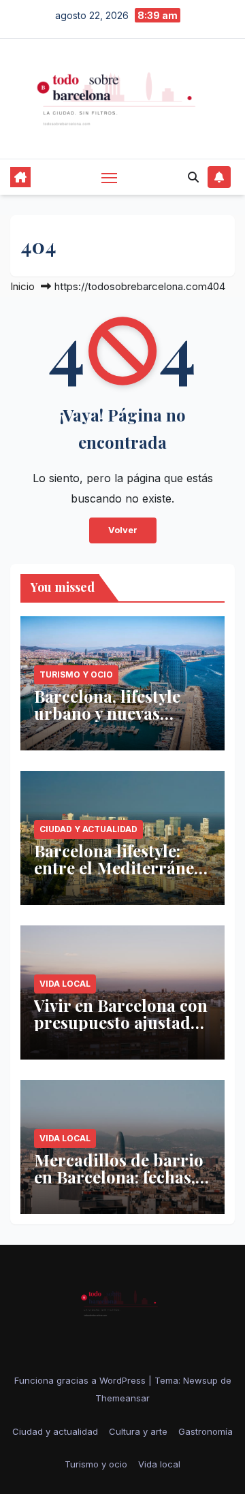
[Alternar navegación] (110, 177)
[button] (193, 177)
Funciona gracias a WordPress (81, 1380)
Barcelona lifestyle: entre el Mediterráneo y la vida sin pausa (118, 867)
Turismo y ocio (76, 674)
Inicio (22, 286)
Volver (122, 530)
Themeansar (122, 1398)
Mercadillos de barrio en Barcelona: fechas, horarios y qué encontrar (118, 1185)
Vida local (65, 984)
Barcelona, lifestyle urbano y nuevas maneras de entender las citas (115, 721)
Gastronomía (205, 1431)
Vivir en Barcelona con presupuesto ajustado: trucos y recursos (121, 1022)
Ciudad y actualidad (88, 829)
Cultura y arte (138, 1431)
